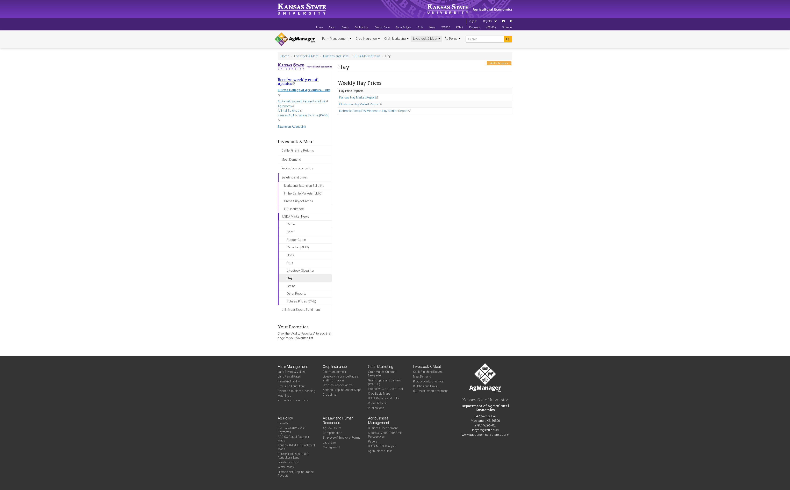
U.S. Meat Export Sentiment (300, 310)
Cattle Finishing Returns (297, 150)
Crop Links (330, 394)
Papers (372, 441)
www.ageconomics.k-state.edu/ (485, 435)
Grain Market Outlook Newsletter (381, 373)
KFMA (459, 27)
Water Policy (286, 467)
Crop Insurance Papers (338, 385)
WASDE (445, 27)
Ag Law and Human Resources (338, 420)
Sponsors (507, 27)
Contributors (361, 27)
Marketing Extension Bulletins (304, 186)
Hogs (290, 255)
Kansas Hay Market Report (358, 97)
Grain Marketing (395, 39)
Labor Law (329, 442)
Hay (289, 278)
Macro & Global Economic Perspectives (385, 434)
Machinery (284, 395)
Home (319, 27)
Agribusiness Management (378, 420)
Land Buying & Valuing (292, 371)
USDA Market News (366, 56)
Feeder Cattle (296, 240)
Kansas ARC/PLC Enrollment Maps (296, 447)
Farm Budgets (403, 27)
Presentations (377, 403)
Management (331, 447)
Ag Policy (451, 39)
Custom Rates (382, 27)
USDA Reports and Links (383, 398)
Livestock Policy (288, 462)
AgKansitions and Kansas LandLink (303, 101)
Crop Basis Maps (379, 393)
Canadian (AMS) (298, 247)
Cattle (291, 224)
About (332, 27)
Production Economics (297, 168)
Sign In (473, 21)
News (432, 27)
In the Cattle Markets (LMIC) (303, 193)
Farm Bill (283, 423)
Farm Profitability (289, 381)
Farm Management (335, 39)
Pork (290, 263)
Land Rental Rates (289, 376)
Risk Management (334, 371)
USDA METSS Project (382, 446)
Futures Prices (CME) (301, 301)
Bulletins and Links (336, 56)
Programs (474, 27)
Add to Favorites (499, 63)
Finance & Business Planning (296, 391)
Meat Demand (291, 159)
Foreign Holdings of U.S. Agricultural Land (293, 455)
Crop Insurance (367, 39)
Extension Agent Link (292, 127)
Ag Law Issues (332, 428)
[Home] (295, 39)
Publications (376, 408)
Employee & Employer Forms (341, 437)
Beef (290, 232)
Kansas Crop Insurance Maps (342, 390)
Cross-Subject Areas (298, 201)
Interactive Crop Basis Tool (385, 388)
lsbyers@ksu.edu (485, 430)
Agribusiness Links (380, 451)
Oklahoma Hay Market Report (360, 104)
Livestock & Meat (425, 39)
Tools (420, 27)
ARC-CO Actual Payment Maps (293, 438)
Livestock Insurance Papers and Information (341, 378)
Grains (291, 286)
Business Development (383, 428)
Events (345, 27)
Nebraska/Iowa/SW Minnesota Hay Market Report (374, 111)
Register (487, 21)
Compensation (332, 432)
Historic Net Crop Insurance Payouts (296, 473)
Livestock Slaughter (300, 270)
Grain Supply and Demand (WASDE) (385, 382)
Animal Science (290, 110)
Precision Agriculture (291, 386)
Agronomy (286, 106)
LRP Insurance (294, 209)
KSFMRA (491, 27)
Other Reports (296, 293)
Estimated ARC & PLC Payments (291, 430)
